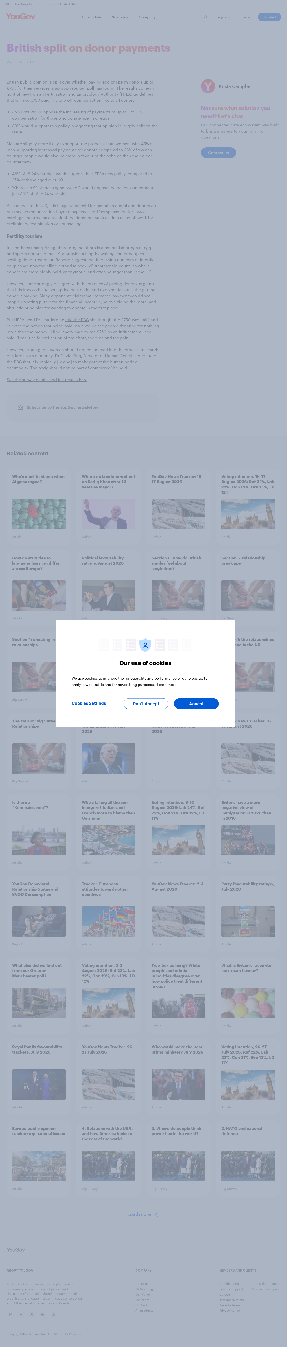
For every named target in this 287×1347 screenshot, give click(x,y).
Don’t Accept (146, 704)
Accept (196, 704)
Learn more (166, 684)
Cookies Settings (89, 703)
